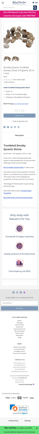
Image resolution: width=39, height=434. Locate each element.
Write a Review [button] (9, 82)
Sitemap (27, 421)
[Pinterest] (19, 127)
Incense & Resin (19, 349)
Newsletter (19, 335)
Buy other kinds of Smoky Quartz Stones (18, 198)
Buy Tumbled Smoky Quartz (14, 167)
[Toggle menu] (3, 3)
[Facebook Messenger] (24, 292)
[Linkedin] (21, 292)
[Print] (11, 127)
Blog (19, 337)
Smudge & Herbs (19, 351)
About (20, 320)
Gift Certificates (19, 331)
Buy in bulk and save (20, 104)
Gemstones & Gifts (19, 347)
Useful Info (19, 327)
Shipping (19, 323)
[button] (20, 409)
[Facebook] (5, 127)
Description (19, 135)
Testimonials (19, 333)
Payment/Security (19, 329)
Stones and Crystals (19, 353)
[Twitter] (15, 127)
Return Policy (19, 325)
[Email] (8, 127)
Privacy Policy (13, 421)
